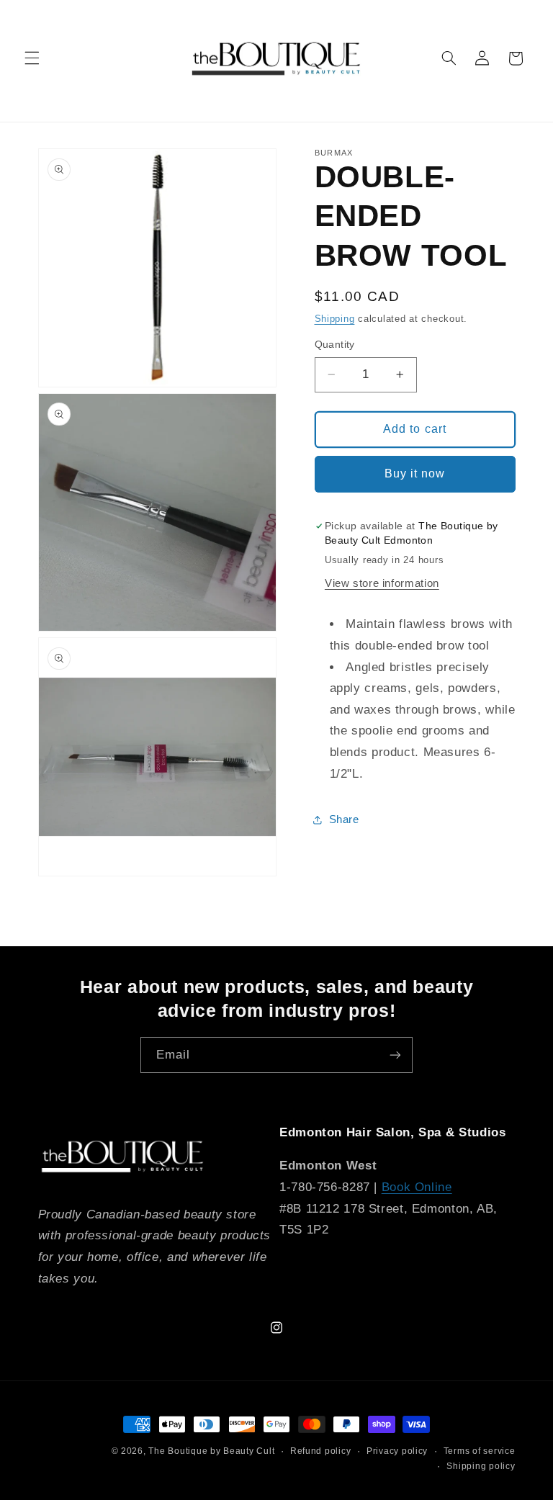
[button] (31, 58)
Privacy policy (397, 1451)
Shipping (335, 319)
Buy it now (415, 473)
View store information (382, 583)
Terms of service (480, 1451)
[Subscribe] (395, 1054)
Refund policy (320, 1451)
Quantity (335, 344)
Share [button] (344, 819)
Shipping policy (480, 1466)
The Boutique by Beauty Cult (211, 1451)
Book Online (417, 1187)
